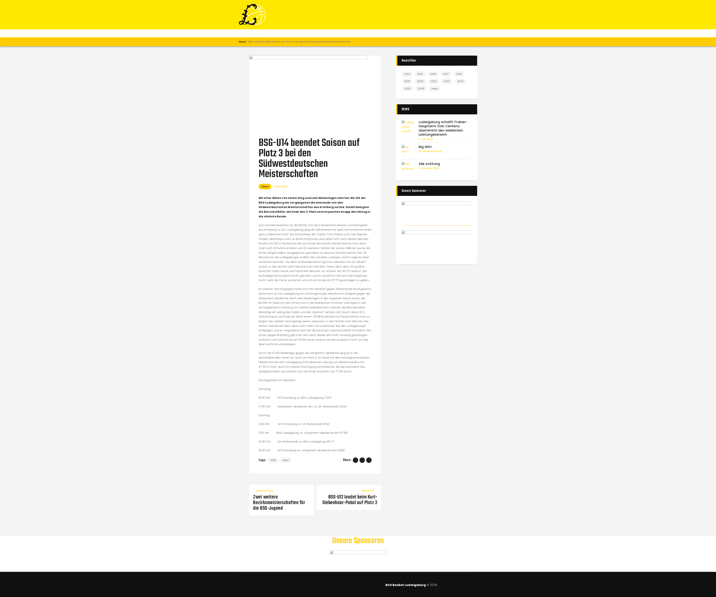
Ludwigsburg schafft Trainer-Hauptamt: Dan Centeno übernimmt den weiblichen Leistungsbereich (443, 128)
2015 (420, 74)
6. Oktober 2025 (429, 168)
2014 (407, 74)
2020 (420, 81)
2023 (460, 81)
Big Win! (425, 147)
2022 (447, 81)
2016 (273, 460)
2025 (421, 88)
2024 (407, 88)
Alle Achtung (429, 164)
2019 (407, 81)
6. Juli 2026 (426, 139)
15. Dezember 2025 (430, 151)
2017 (446, 74)
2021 (433, 81)
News (265, 186)
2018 (459, 74)
